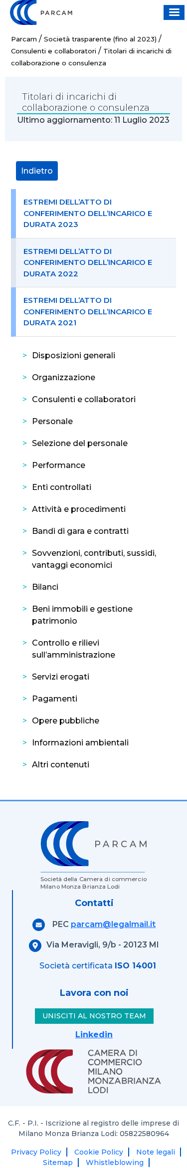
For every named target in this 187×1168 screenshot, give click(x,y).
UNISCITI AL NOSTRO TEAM (94, 1015)
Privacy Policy (36, 1152)
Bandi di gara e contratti (80, 531)
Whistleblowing (115, 1162)
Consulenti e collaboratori (84, 399)
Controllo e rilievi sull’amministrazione (73, 649)
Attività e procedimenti (79, 509)
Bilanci (45, 587)
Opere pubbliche (65, 720)
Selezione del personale (80, 443)
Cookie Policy (98, 1152)
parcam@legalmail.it (113, 924)
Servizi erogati (60, 677)
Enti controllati (61, 487)
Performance (58, 465)
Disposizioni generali (73, 355)
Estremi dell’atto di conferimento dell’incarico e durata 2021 (87, 311)
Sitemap (58, 1162)
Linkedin (94, 1034)
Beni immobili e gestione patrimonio (82, 615)
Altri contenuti (60, 764)
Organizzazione (63, 377)
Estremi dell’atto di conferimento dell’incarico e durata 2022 (87, 262)
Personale (52, 421)
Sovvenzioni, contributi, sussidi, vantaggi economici (94, 559)
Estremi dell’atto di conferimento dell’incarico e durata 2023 (87, 213)
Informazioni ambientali (80, 742)
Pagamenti (54, 698)
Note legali (155, 1152)
